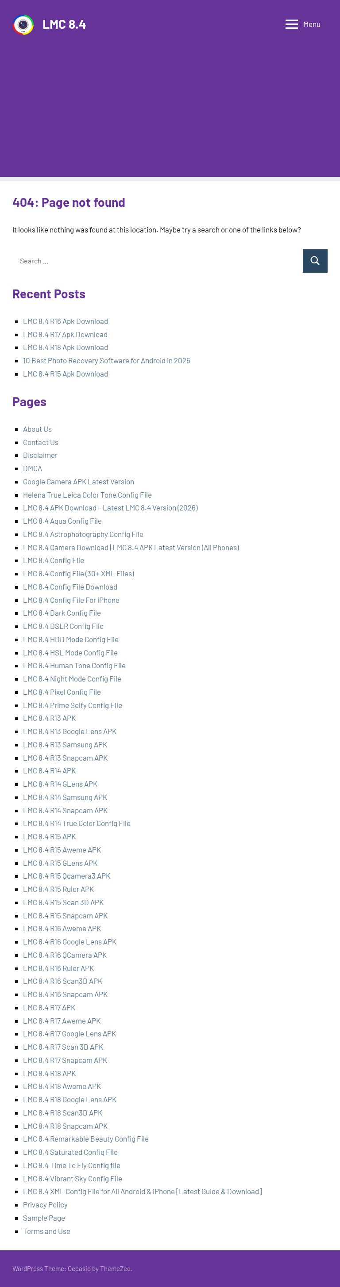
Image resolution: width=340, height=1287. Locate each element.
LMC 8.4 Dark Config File (62, 612)
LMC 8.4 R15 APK (49, 836)
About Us (37, 428)
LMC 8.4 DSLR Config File (63, 625)
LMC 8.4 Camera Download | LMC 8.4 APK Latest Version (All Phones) (131, 547)
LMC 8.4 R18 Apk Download (65, 347)
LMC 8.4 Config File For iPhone (71, 599)
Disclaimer (40, 454)
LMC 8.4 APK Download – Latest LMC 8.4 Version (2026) (110, 507)
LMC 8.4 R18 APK (49, 1073)
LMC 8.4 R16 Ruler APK (58, 967)
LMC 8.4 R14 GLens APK (60, 783)
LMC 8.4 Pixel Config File (62, 691)
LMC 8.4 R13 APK (50, 717)
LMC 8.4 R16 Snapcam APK (65, 994)
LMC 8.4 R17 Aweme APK (61, 1020)
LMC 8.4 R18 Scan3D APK (62, 1112)
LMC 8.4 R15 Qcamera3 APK (66, 875)
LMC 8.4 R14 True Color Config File (77, 823)
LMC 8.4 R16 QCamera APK (65, 954)
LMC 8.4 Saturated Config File (70, 1151)
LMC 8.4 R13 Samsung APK (65, 744)
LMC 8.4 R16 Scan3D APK (62, 980)
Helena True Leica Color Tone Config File (87, 494)
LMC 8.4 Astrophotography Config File (83, 533)
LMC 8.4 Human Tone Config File (74, 665)
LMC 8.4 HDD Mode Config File (71, 639)
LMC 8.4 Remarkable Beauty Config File (86, 1138)
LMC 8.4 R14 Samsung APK (65, 796)
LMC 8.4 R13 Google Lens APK (69, 731)
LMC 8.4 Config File (53, 560)
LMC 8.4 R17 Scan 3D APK (63, 1046)
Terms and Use (46, 1230)
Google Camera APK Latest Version (78, 481)
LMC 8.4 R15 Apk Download (65, 373)
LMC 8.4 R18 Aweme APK (62, 1085)
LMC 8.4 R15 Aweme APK (62, 849)
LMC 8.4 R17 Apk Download (65, 334)
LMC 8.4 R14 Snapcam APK (65, 810)
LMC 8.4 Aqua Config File (62, 520)
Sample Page (44, 1217)
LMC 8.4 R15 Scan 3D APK (63, 902)
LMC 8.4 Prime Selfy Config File (72, 705)
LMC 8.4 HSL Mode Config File (70, 652)
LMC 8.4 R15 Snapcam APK (65, 915)
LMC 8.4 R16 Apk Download (65, 320)
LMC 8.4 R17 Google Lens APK (69, 1033)
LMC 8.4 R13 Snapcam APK (65, 757)
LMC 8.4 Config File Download (70, 586)
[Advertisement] (170, 115)
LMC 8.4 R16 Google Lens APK (69, 941)
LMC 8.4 (64, 23)
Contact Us (40, 442)
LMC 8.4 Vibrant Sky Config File (72, 1178)
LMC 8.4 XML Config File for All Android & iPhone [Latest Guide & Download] (142, 1191)
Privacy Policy (45, 1204)
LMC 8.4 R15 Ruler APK (58, 888)
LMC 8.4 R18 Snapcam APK (65, 1125)
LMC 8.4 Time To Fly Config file (71, 1165)
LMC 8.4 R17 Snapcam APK (65, 1059)
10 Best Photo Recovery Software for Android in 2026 (106, 360)
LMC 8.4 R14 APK (49, 770)
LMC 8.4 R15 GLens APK (60, 862)
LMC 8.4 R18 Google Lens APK (69, 1099)
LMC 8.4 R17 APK (49, 1007)
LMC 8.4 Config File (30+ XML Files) (78, 573)
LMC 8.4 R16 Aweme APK (62, 928)
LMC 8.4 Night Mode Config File (72, 678)
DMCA (32, 468)
